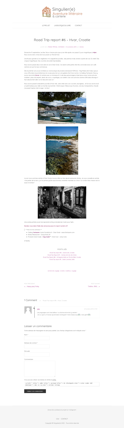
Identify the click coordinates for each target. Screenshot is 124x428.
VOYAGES (61, 47)
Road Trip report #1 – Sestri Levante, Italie (62, 259)
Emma (82, 47)
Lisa (38, 309)
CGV (57, 419)
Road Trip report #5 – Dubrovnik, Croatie (62, 252)
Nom (26, 335)
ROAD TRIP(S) (52, 47)
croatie (62, 271)
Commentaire (28, 359)
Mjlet (94, 52)
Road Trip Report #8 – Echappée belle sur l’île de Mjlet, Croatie (62, 257)
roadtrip (68, 271)
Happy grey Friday (31, 286)
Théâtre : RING (94, 286)
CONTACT (78, 25)
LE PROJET (46, 25)
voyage (73, 271)
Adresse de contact (31, 343)
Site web (27, 351)
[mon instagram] (62, 413)
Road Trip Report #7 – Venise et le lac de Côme (62, 255)
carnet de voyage (53, 271)
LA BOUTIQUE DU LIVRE (62, 25)
